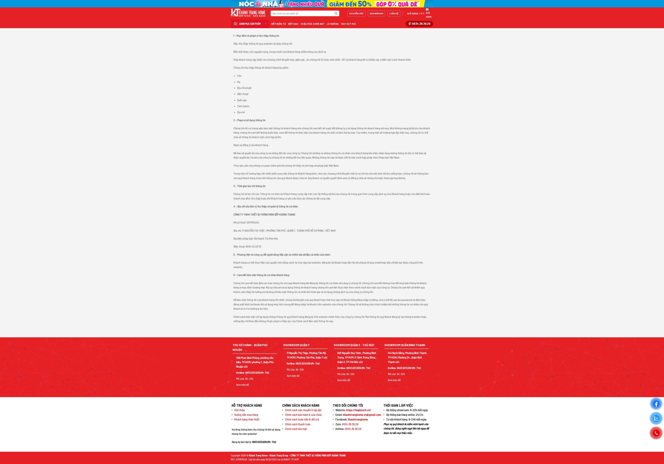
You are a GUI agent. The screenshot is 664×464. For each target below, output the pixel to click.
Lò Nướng (333, 23)
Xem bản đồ (242, 384)
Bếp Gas (293, 23)
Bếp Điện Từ (278, 23)
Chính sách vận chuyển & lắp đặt (303, 410)
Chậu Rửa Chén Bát (312, 23)
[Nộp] (336, 13)
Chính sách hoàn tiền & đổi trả (302, 419)
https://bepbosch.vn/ (358, 410)
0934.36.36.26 (350, 424)
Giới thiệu (239, 410)
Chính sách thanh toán (297, 424)
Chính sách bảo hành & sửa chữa (303, 414)
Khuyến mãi (356, 13)
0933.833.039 (252, 372)
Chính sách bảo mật (296, 428)
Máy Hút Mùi (348, 23)
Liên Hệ (393, 13)
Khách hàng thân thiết (246, 419)
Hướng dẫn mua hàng (246, 414)
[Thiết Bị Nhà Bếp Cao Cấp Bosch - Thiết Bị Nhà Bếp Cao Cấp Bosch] (248, 13)
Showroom (376, 13)
